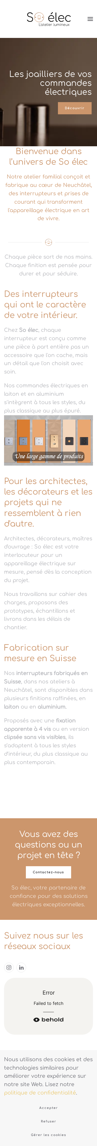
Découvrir (75, 108)
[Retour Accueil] (48, 19)
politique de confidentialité (40, 1093)
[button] (90, 19)
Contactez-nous (48, 872)
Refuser (48, 1121)
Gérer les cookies (48, 1135)
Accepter (48, 1108)
